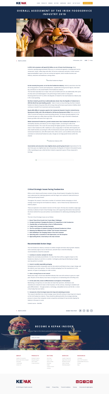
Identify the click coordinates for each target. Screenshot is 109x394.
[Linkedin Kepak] (87, 310)
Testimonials (19, 363)
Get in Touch (76, 3)
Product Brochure (35, 363)
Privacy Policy (55, 387)
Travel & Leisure (50, 366)
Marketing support (4, 16)
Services (2, 10)
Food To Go (49, 360)
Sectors (56, 3)
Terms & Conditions (65, 387)
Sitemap (75, 387)
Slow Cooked (34, 361)
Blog (1, 18)
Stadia (48, 364)
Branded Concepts (4, 14)
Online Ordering (4, 15)
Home (38, 3)
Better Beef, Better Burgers (22, 360)
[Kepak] (21, 6)
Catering (49, 368)
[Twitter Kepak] (80, 310)
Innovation (18, 361)
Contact (48, 387)
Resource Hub (88, 3)
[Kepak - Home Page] (25, 381)
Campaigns (63, 3)
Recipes (2, 21)
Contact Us (18, 364)
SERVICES (65, 355)
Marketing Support (66, 364)
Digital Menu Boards (5, 12)
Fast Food (49, 358)
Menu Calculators (4, 22)
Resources (2, 17)
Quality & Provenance (21, 358)
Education (49, 363)
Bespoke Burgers (35, 360)
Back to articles (22, 61)
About (69, 3)
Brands (50, 3)
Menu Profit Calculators (82, 360)
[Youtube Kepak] (87, 381)
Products (44, 3)
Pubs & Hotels (50, 361)
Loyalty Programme (4, 11)
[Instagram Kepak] (91, 381)
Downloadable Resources (82, 361)
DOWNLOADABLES (4, 23)
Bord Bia (39, 303)
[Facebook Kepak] (84, 310)
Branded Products (36, 358)
